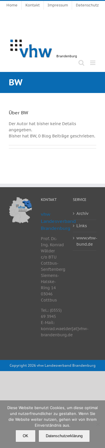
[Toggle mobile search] (81, 63)
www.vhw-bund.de (84, 241)
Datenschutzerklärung (64, 436)
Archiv (82, 213)
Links (81, 225)
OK (25, 436)
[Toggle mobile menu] (93, 63)
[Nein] (98, 424)
